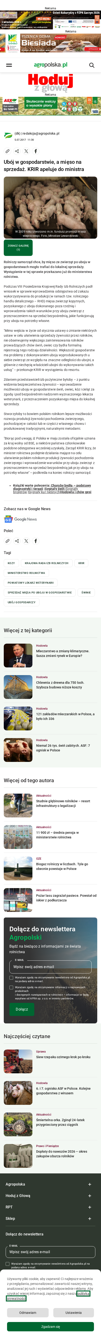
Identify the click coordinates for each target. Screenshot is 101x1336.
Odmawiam (27, 1313)
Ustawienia (74, 1313)
